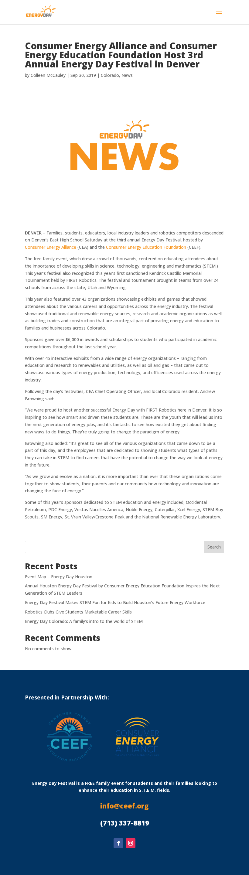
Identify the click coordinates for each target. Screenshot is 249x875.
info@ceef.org (124, 805)
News (127, 75)
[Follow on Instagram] (130, 843)
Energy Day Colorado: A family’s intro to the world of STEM (84, 621)
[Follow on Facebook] (118, 843)
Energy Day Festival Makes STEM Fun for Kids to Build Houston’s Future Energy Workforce (115, 602)
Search (214, 547)
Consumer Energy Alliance (50, 247)
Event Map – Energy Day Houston (58, 576)
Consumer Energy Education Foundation (146, 247)
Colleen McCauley (48, 75)
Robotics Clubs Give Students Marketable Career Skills (78, 612)
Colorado (110, 75)
